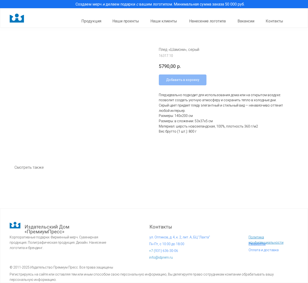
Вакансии (245, 21)
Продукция (91, 21)
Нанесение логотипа (207, 21)
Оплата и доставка (264, 250)
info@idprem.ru (161, 257)
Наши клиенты (163, 21)
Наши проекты (125, 21)
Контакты (274, 21)
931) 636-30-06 (163, 251)
